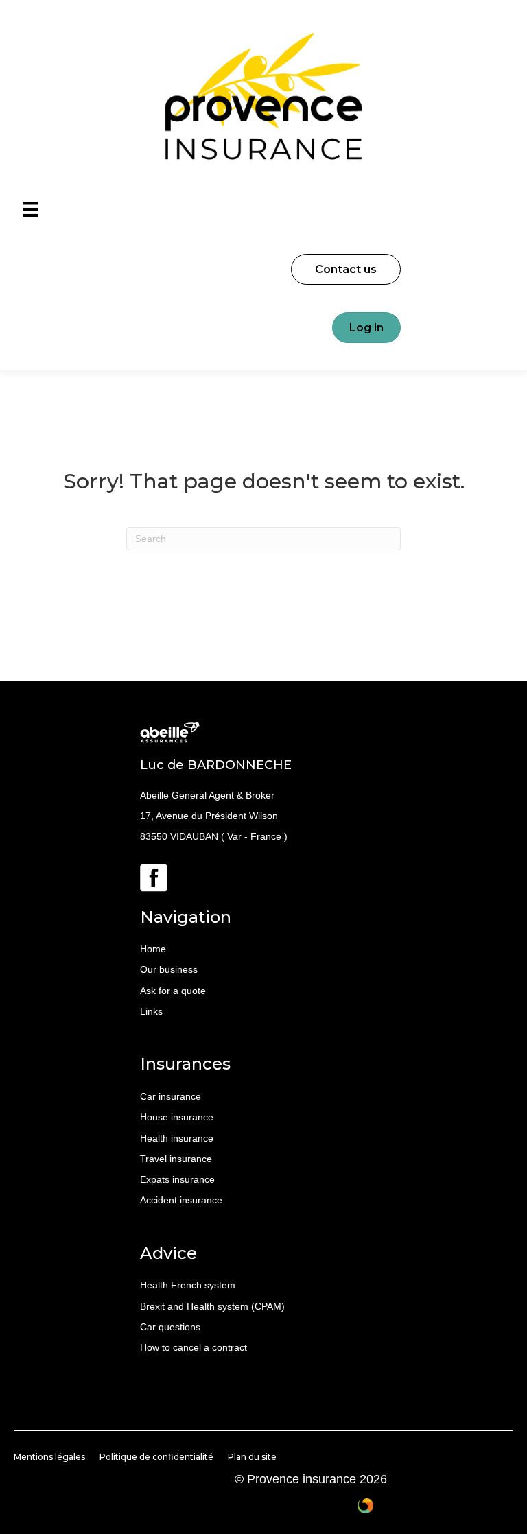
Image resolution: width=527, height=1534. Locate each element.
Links (151, 1011)
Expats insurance (177, 1179)
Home (153, 948)
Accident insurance (181, 1199)
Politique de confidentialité (156, 1457)
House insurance (176, 1116)
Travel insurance (176, 1158)
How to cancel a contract (193, 1347)
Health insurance (176, 1138)
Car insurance (170, 1096)
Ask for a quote (173, 990)
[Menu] (31, 209)
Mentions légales (49, 1457)
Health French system (187, 1284)
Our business (169, 969)
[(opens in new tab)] (153, 876)
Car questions (170, 1326)
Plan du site (252, 1457)
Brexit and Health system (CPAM (210, 1306)
